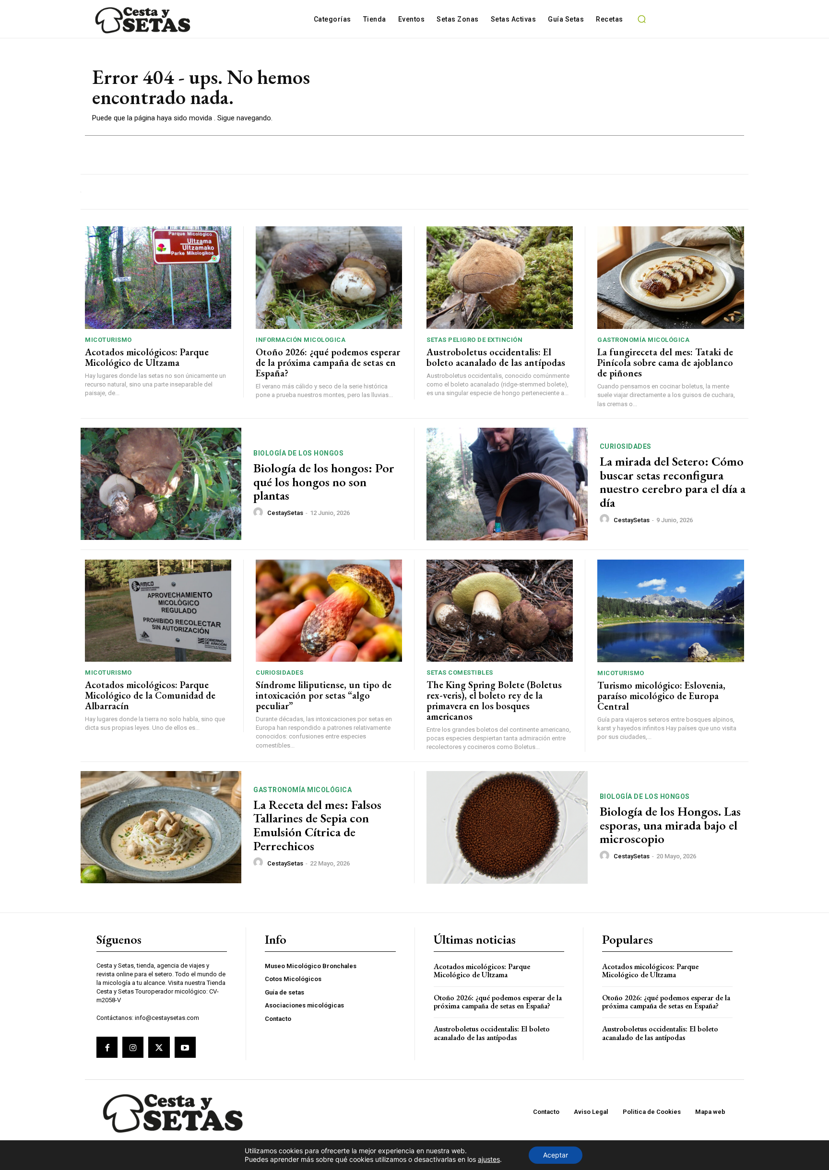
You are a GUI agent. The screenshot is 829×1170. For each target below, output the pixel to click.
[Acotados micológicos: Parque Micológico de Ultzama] (158, 277)
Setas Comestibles (459, 672)
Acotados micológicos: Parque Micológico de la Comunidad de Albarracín (150, 695)
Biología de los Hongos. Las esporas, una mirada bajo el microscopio (670, 825)
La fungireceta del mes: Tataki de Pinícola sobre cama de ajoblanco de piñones (665, 362)
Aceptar (555, 1155)
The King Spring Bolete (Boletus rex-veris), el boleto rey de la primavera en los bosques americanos (494, 701)
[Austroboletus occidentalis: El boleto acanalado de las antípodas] (499, 277)
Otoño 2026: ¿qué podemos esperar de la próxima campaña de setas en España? (328, 362)
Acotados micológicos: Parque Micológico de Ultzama (147, 357)
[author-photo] (259, 512)
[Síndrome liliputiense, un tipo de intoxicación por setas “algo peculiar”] (329, 611)
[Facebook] (107, 1047)
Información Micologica (300, 340)
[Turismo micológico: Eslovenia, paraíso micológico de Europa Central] (670, 611)
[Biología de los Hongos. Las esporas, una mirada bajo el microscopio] (507, 827)
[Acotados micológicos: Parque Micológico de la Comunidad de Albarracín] (158, 611)
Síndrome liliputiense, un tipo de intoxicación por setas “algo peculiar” (323, 695)
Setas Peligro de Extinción (474, 340)
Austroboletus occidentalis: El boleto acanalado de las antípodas (495, 357)
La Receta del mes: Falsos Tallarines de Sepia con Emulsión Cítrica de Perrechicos (317, 825)
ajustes (489, 1159)
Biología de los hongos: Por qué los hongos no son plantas (323, 481)
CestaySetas (285, 512)
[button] (642, 19)
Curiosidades (625, 446)
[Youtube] (185, 1047)
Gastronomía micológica (643, 340)
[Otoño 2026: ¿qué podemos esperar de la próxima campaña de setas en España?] (329, 277)
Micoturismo (108, 340)
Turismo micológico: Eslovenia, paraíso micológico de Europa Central (661, 696)
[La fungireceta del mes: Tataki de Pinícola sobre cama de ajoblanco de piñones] (670, 277)
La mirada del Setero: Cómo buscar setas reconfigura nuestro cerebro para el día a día (673, 482)
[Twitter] (158, 1047)
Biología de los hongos (298, 453)
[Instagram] (132, 1047)
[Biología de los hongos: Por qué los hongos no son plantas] (161, 484)
